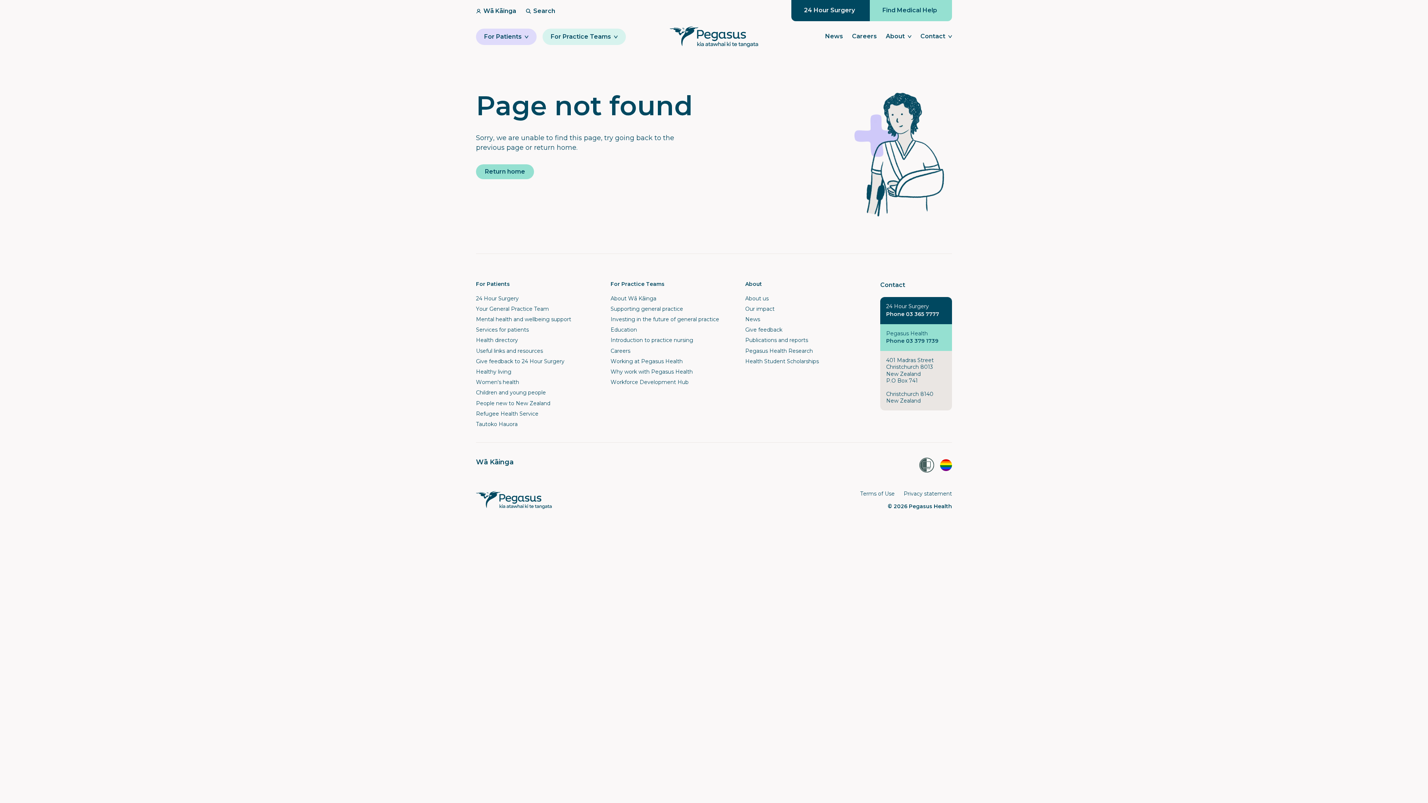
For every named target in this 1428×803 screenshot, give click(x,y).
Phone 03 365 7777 (912, 314)
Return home (505, 171)
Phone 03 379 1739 (912, 341)
